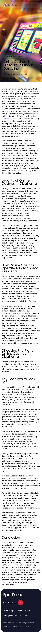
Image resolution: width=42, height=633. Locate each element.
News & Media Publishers (15, 56)
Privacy (14, 626)
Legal (27, 626)
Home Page (9, 610)
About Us (7, 626)
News (20, 610)
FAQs (27, 610)
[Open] (36, 5)
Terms (21, 626)
